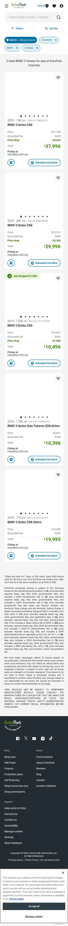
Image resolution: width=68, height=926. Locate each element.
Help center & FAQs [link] (15, 808)
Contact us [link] (10, 820)
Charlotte (47, 39)
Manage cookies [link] (13, 831)
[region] (34, 896)
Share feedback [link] (13, 843)
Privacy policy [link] (16, 860)
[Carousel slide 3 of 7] (30, 116)
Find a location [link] (44, 757)
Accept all (34, 906)
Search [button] (58, 17)
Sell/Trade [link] (10, 762)
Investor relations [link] (46, 786)
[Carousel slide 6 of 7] (43, 116)
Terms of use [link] (31, 860)
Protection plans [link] (13, 774)
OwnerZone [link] (10, 814)
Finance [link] (8, 768)
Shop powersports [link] (14, 791)
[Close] (63, 873)
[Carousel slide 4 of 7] (34, 116)
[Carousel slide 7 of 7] (47, 116)
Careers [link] (40, 780)
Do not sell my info (49, 860)
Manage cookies (34, 916)
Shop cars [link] (10, 757)
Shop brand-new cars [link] (16, 786)
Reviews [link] (41, 768)
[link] (19, 6)
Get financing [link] (11, 780)
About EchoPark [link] (45, 762)
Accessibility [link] (11, 825)
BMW (10, 47)
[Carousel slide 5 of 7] (38, 116)
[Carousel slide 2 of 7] (25, 116)
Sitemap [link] (9, 837)
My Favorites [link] (54, 6)
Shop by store (27, 40)
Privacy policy (16, 899)
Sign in (61, 6)
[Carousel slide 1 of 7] (21, 116)
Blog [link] (38, 774)
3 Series (28, 47)
